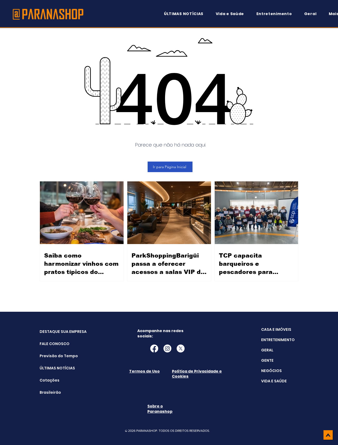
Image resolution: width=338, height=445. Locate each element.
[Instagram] (167, 348)
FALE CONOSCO (53, 343)
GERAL (267, 350)
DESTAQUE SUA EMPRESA (53, 331)
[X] (181, 348)
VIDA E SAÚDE (274, 381)
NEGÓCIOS (271, 370)
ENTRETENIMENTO (278, 339)
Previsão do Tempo (53, 356)
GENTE (267, 360)
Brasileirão (50, 392)
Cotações (49, 380)
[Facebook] (154, 348)
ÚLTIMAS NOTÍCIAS (53, 368)
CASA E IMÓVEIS (276, 329)
